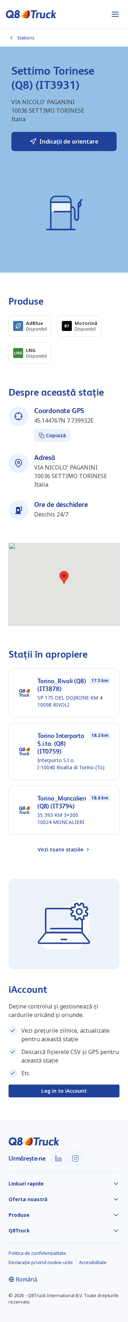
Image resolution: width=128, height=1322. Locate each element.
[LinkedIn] (58, 1158)
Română (26, 1279)
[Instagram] (75, 1158)
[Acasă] (31, 14)
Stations (25, 37)
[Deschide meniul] (115, 14)
